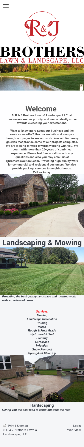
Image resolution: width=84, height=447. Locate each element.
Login (77, 425)
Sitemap (22, 425)
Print (11, 425)
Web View (74, 429)
